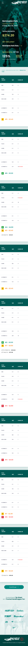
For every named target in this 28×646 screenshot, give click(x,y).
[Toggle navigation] (2, 3)
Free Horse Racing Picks (12, 70)
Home (3, 70)
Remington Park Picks (10, 46)
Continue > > (14, 587)
